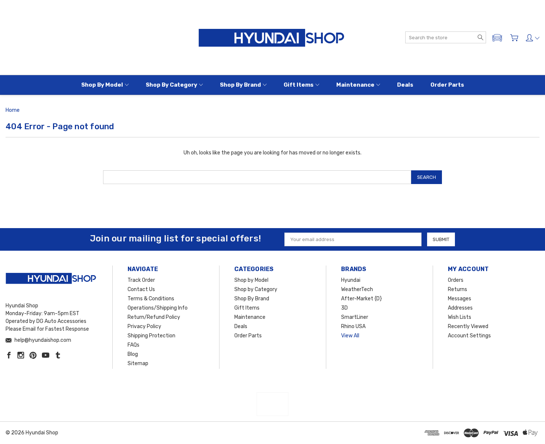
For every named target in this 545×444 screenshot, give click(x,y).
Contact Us (141, 289)
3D (344, 308)
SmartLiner (354, 317)
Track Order (141, 280)
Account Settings (469, 336)
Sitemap (138, 363)
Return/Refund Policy (154, 317)
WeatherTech (357, 289)
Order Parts (447, 84)
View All (350, 336)
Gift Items (299, 84)
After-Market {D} (361, 299)
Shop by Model (102, 84)
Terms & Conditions (151, 299)
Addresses (460, 308)
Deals (405, 84)
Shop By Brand (240, 84)
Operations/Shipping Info (158, 308)
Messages (459, 299)
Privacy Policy (144, 326)
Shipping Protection (151, 336)
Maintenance (355, 84)
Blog (133, 354)
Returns (457, 289)
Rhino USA (353, 326)
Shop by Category (171, 84)
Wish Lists (459, 317)
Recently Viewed (468, 326)
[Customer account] (532, 37)
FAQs (133, 345)
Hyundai (350, 280)
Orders (455, 280)
